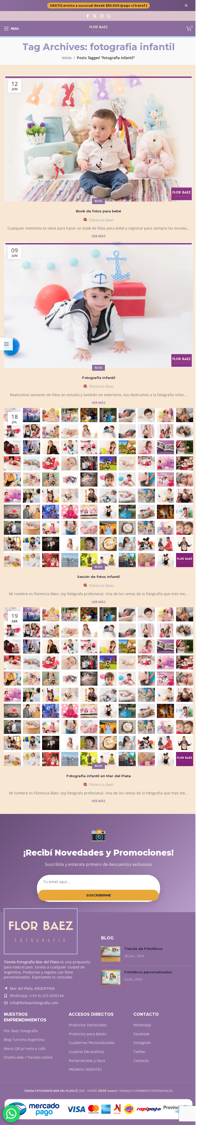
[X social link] (94, 16)
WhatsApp (142, 1024)
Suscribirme (98, 895)
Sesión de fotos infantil (98, 577)
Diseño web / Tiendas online (28, 1057)
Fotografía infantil (98, 378)
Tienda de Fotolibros (143, 949)
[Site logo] (98, 28)
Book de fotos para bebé (98, 211)
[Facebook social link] (88, 16)
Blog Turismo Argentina (24, 1039)
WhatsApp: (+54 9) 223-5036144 (37, 995)
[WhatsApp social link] (108, 16)
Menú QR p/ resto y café (24, 1048)
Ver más (98, 236)
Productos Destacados (88, 1024)
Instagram (142, 1042)
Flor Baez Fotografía (21, 1030)
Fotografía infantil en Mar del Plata (98, 776)
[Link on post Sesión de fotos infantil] (98, 487)
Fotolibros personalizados (148, 972)
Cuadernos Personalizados (91, 1042)
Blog (98, 201)
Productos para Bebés (87, 1033)
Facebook (141, 1033)
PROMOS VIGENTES (85, 1069)
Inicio (67, 57)
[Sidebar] (6, 344)
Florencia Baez (101, 219)
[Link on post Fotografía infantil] (98, 305)
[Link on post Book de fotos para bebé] (98, 138)
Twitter (139, 1051)
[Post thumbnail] (110, 954)
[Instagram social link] (101, 16)
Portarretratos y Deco (87, 1060)
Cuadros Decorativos (86, 1051)
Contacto (141, 1060)
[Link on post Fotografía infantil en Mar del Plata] (98, 686)
